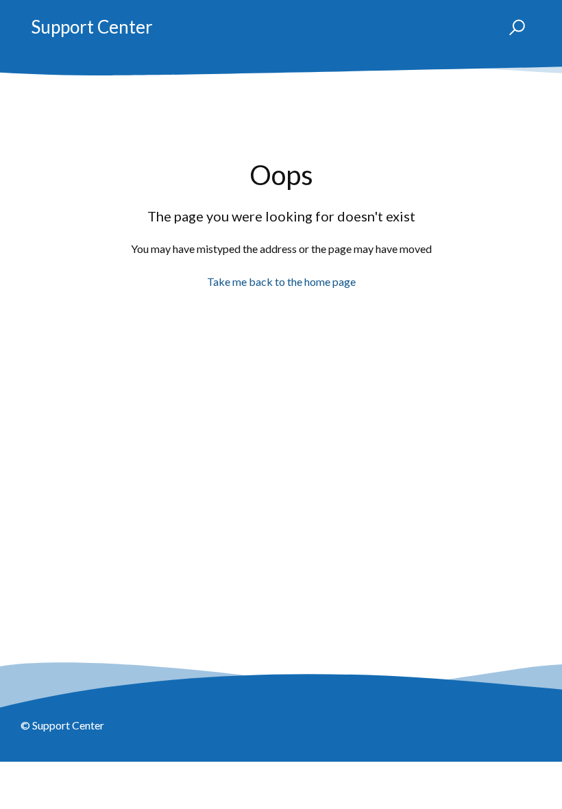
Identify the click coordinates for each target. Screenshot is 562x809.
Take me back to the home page (281, 281)
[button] (511, 27)
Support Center (92, 27)
